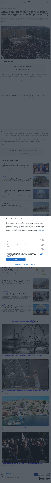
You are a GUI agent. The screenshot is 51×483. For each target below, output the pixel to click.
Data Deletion (18, 264)
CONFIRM (15, 259)
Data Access (25, 264)
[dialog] (25, 241)
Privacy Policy (33, 264)
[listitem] (25, 237)
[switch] (42, 240)
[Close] (48, 219)
